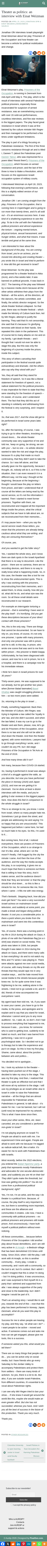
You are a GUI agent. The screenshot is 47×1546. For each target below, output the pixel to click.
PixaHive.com (36, 1538)
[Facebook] (30, 53)
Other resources (19, 1435)
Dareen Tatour (9, 157)
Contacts (20, 1522)
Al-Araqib (20, 1247)
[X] (35, 53)
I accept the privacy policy (24, 1505)
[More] (43, 53)
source (5, 26)
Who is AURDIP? (16, 1519)
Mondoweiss (22, 24)
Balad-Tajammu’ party (28, 1164)
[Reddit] (39, 53)
